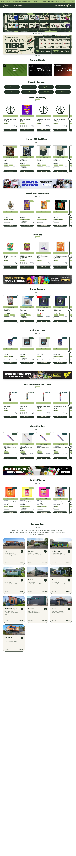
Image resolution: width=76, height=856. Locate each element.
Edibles (12, 91)
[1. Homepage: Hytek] (37, 375)
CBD (29, 91)
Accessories (46, 91)
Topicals (63, 91)
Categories (22, 10)
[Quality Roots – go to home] (12, 6)
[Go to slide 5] (39, 33)
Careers (70, 10)
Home (5, 10)
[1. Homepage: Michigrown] (37, 183)
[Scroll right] (69, 70)
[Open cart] (70, 5)
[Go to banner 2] (36, 55)
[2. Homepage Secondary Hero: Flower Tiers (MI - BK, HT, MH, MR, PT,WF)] (37, 44)
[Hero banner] (37, 22)
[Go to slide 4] (38, 33)
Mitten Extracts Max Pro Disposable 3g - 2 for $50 (20, 1)
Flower (12, 87)
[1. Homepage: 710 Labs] (37, 470)
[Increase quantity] (9, 126)
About (52, 10)
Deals (38, 10)
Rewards (45, 10)
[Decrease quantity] (5, 126)
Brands (32, 10)
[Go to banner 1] (35, 55)
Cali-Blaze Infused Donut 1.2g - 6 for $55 (48, 1)
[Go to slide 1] (33, 33)
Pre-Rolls (29, 87)
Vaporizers (46, 87)
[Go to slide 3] (36, 33)
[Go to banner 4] (39, 55)
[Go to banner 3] (38, 55)
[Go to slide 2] (35, 33)
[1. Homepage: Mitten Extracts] (37, 279)
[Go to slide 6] (41, 33)
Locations (61, 10)
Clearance (13, 10)
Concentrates (63, 87)
